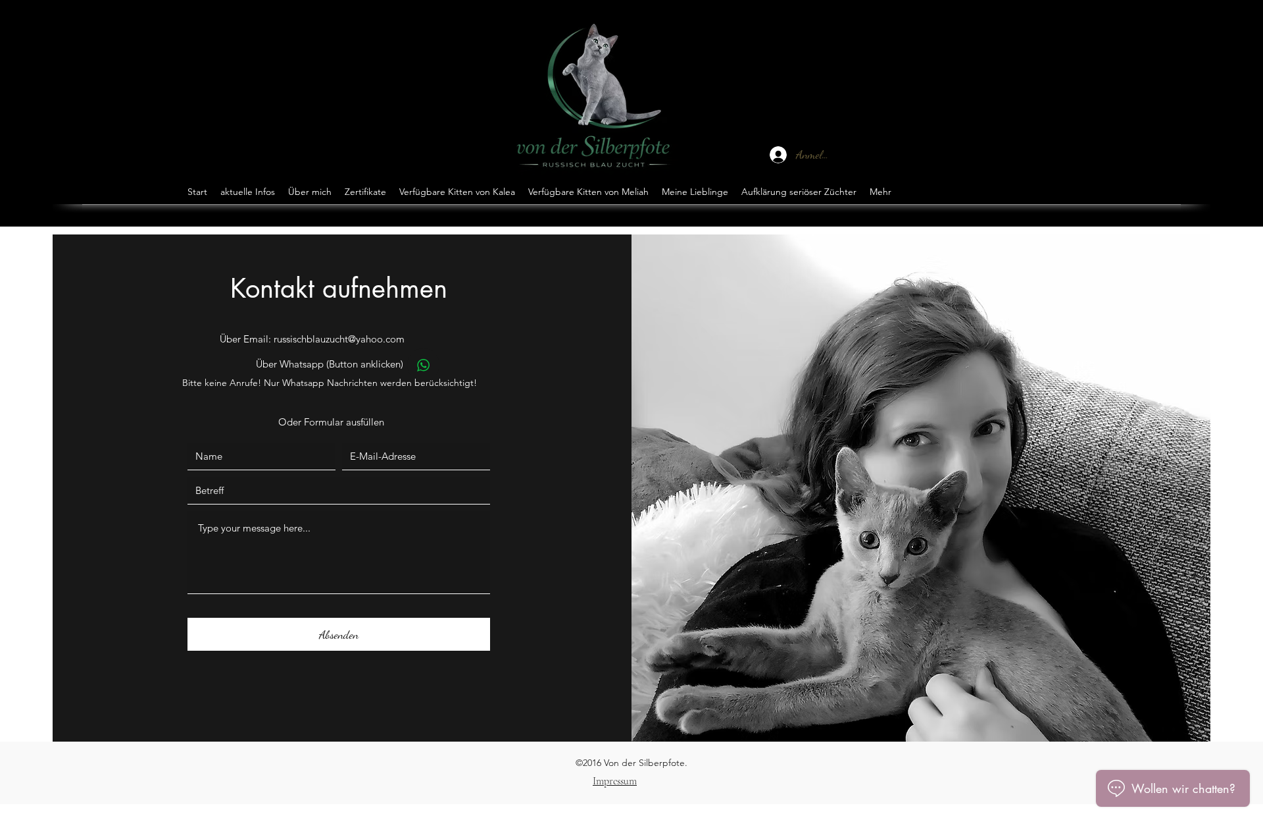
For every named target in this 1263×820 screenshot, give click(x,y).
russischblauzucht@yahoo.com (339, 339)
